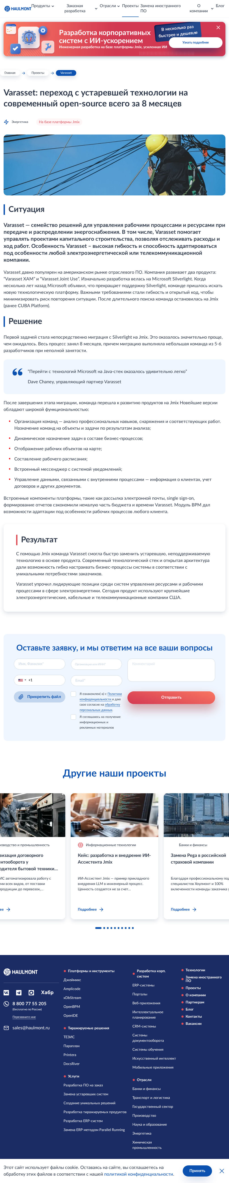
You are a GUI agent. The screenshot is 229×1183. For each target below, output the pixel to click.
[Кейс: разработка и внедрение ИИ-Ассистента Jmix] (114, 815)
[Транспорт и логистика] (151, 1097)
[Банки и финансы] (146, 1089)
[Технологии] (203, 970)
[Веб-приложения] (146, 1003)
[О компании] (203, 995)
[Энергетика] (141, 1133)
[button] (21, 680)
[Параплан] (72, 1046)
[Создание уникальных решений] (89, 1103)
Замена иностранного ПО (160, 8)
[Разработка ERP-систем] (83, 1121)
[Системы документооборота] (154, 1038)
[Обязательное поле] (39, 664)
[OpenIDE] (71, 1015)
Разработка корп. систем (151, 973)
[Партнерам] (203, 1002)
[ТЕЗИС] (69, 1037)
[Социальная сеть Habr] (47, 992)
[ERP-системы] (143, 985)
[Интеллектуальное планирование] (154, 1014)
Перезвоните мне (24, 1017)
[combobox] (96, 664)
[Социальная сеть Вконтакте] (6, 992)
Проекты (130, 6)
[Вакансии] (203, 1024)
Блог (220, 6)
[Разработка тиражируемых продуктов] (95, 1112)
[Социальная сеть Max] (31, 992)
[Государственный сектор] (152, 1106)
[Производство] (144, 1115)
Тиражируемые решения (88, 1028)
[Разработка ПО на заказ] (83, 1085)
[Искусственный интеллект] (154, 1058)
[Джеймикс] (72, 980)
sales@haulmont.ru (31, 1028)
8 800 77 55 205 (30, 1004)
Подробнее (87, 909)
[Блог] (203, 1009)
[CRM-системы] (144, 1026)
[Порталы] (139, 994)
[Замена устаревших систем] (86, 1094)
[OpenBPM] (72, 1006)
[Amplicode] (72, 989)
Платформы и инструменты (91, 971)
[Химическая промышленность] (154, 1145)
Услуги (73, 1076)
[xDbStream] (72, 998)
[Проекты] (203, 988)
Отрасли (144, 1080)
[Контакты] (203, 1016)
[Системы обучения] (147, 1049)
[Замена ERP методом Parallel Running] (94, 1130)
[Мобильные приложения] (153, 1067)
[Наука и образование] (149, 1124)
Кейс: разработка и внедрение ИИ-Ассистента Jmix (114, 858)
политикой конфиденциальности (138, 1174)
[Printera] (70, 1055)
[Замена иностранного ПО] (203, 979)
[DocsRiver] (72, 1064)
